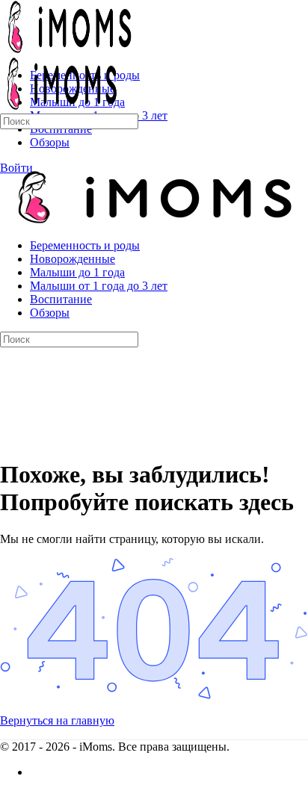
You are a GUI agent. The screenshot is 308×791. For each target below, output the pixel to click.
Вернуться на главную (57, 720)
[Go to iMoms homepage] (67, 49)
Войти (16, 167)
